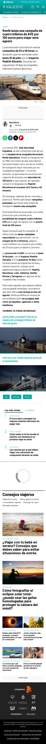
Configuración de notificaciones (18, 738)
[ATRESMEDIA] (23, 689)
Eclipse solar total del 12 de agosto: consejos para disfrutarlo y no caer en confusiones (11, 636)
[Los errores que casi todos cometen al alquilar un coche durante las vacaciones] (12, 653)
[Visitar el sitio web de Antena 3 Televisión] (12, 697)
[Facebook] (10, 126)
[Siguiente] (42, 2)
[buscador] (38, 7)
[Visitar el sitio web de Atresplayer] (18, 714)
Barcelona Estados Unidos (30, 2)
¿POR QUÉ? (14, 447)
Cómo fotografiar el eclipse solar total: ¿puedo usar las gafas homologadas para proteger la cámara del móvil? (20, 599)
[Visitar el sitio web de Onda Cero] (12, 708)
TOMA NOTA (14, 416)
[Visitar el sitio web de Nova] (12, 703)
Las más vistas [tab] (12, 410)
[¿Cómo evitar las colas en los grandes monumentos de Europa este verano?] (34, 622)
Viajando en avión (11, 12)
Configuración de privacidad (31, 734)
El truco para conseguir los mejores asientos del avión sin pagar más (24, 421)
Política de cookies (35, 731)
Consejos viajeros (18, 494)
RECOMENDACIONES (10, 539)
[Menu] (42, 7)
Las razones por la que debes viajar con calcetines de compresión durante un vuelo (24, 452)
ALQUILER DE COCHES (11, 661)
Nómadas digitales (10, 505)
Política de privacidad (20, 731)
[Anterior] (18, 2)
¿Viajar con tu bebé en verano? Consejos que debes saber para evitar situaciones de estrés (20, 547)
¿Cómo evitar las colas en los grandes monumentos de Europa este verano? (33, 636)
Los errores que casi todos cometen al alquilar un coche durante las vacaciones (12, 667)
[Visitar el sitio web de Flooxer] (31, 714)
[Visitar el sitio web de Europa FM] (23, 708)
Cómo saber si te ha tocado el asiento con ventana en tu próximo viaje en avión (24, 437)
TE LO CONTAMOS (9, 630)
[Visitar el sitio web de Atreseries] (33, 703)
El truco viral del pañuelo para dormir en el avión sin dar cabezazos (33, 666)
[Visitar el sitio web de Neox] (33, 697)
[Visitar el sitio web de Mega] (23, 703)
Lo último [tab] (29, 410)
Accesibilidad (34, 738)
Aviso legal (8, 731)
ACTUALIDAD (7, 587)
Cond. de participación (12, 734)
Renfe (27, 397)
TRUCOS (27, 661)
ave (6, 397)
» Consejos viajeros (16, 17)
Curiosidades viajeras (11, 502)
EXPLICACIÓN (15, 431)
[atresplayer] (33, 7)
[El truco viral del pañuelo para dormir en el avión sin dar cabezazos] (34, 653)
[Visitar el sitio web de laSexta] (23, 697)
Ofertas (16, 397)
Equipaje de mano (31, 502)
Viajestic (5, 17)
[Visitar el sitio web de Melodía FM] (33, 708)
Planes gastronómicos (31, 12)
